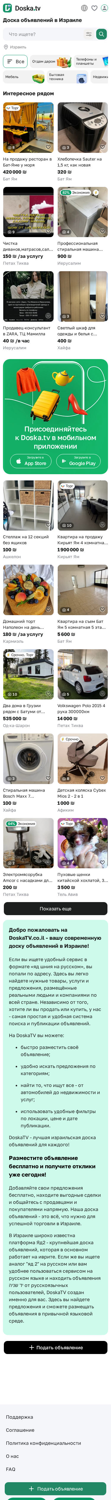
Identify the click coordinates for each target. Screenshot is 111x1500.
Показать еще (55, 909)
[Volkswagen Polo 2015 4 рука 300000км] (82, 689)
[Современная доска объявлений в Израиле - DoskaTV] (22, 8)
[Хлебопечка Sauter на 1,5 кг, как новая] (82, 142)
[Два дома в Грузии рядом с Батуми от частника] (28, 689)
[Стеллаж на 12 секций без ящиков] (28, 520)
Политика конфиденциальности (43, 1443)
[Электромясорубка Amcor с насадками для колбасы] (28, 858)
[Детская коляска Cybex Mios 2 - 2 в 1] (82, 773)
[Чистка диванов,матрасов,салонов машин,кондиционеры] (28, 226)
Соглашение (20, 1430)
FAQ (10, 1469)
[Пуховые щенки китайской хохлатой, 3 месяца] (82, 858)
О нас (12, 1456)
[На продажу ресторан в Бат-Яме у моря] (28, 142)
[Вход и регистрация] (104, 8)
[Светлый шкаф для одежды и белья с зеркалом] (82, 311)
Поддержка (19, 1417)
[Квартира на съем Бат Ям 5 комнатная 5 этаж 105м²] (82, 604)
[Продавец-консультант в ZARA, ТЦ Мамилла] (28, 311)
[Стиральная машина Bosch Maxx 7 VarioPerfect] (28, 773)
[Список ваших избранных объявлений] (94, 8)
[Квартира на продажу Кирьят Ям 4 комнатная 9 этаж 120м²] (82, 520)
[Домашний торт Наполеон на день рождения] (28, 604)
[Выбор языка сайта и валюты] (84, 8)
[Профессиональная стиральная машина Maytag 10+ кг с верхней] (82, 226)
